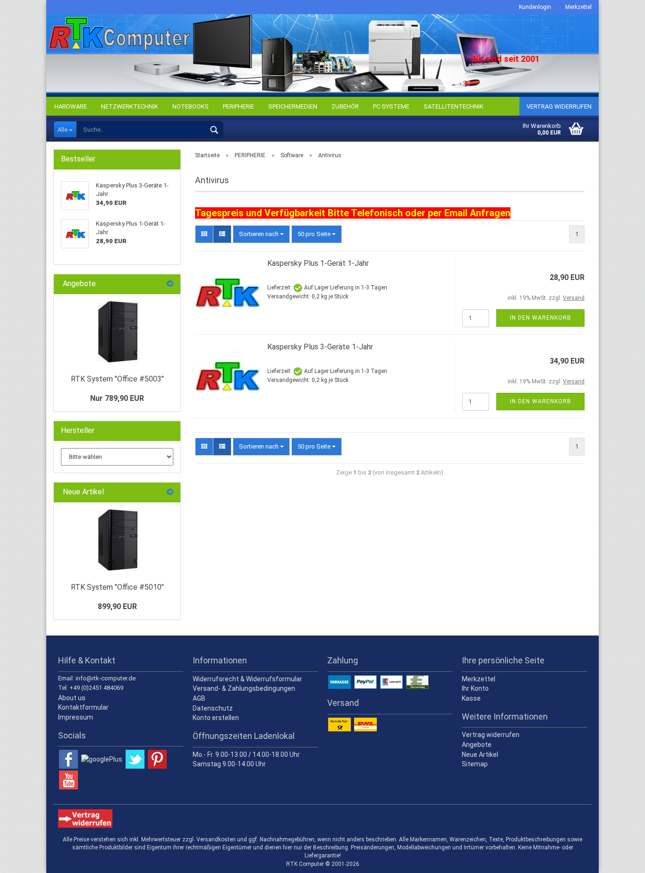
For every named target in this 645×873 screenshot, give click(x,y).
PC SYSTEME (391, 106)
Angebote (477, 744)
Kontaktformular (83, 707)
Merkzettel (578, 7)
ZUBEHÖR (345, 106)
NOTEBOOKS (190, 106)
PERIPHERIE (238, 106)
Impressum (75, 717)
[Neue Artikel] (170, 492)
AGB (199, 698)
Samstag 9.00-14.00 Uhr (229, 764)
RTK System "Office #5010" (117, 587)
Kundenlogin (535, 7)
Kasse (471, 698)
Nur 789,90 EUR (117, 398)
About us (71, 698)
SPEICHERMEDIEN (292, 106)
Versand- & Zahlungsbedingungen (244, 688)
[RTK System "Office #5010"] (117, 540)
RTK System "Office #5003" (117, 378)
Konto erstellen (216, 717)
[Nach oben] (619, 858)
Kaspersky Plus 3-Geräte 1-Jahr (320, 346)
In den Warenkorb (540, 317)
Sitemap (475, 764)
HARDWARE (70, 106)
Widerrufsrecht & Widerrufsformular (247, 679)
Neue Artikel (480, 754)
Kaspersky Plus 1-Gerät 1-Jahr (318, 263)
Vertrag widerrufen (559, 106)
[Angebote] (170, 284)
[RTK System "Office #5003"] (117, 332)
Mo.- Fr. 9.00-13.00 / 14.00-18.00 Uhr (246, 754)
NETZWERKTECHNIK (129, 106)
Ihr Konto (475, 688)
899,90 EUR (117, 606)
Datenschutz (213, 708)
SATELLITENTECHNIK (454, 106)
